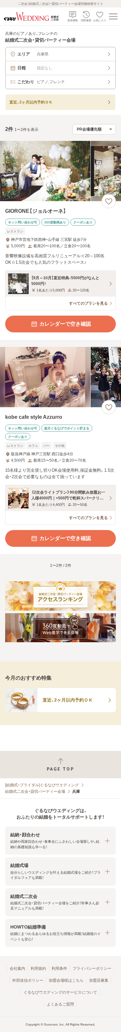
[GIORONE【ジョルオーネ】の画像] (60, 171)
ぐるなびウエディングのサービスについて (60, 992)
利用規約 (38, 968)
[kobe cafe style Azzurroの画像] (60, 377)
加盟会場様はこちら (66, 980)
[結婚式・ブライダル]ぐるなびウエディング (42, 785)
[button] (60, 841)
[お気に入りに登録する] (109, 201)
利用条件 (59, 968)
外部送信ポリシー (27, 980)
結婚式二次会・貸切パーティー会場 (35, 791)
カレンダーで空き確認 (65, 324)
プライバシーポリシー (92, 968)
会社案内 (17, 968)
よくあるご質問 (60, 1004)
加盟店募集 (98, 980)
